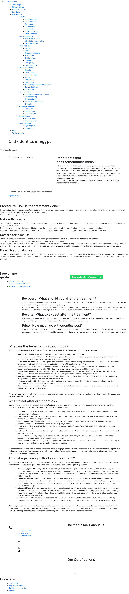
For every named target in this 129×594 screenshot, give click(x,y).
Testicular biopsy (31, 43)
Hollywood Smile (31, 31)
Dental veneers (30, 22)
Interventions (17, 14)
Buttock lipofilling (31, 87)
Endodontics (29, 29)
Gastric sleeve (30, 114)
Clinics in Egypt (18, 7)
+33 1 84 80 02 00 (24, 533)
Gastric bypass (30, 111)
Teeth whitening (31, 34)
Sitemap (12, 590)
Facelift (28, 48)
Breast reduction (31, 99)
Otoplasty (28, 60)
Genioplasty (29, 63)
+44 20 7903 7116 (16, 281)
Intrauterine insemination (34, 41)
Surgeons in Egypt (19, 9)
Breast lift (28, 104)
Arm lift (28, 77)
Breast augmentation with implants (38, 94)
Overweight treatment (26, 106)
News (14, 131)
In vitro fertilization (32, 39)
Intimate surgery (24, 123)
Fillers (27, 51)
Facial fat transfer (31, 65)
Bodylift (28, 70)
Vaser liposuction (31, 75)
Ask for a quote (18, 133)
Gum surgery (30, 24)
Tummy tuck (29, 82)
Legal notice (13, 583)
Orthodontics (30, 26)
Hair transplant (24, 116)
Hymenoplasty (30, 126)
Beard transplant (31, 121)
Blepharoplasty (30, 58)
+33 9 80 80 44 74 (22, 284)
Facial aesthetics (24, 46)
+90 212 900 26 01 (23, 286)
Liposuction (29, 72)
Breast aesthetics (25, 92)
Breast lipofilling (31, 97)
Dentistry (21, 17)
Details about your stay (18, 588)
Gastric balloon (30, 109)
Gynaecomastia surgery (34, 101)
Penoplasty (29, 128)
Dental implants (31, 19)
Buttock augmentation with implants (39, 85)
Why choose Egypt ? (17, 586)
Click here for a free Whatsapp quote (86, 277)
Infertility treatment (25, 36)
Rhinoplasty (29, 55)
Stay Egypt (16, 12)
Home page (16, 5)
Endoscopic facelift (32, 53)
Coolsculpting (30, 80)
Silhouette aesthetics (26, 68)
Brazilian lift (29, 89)
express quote (14, 196)
